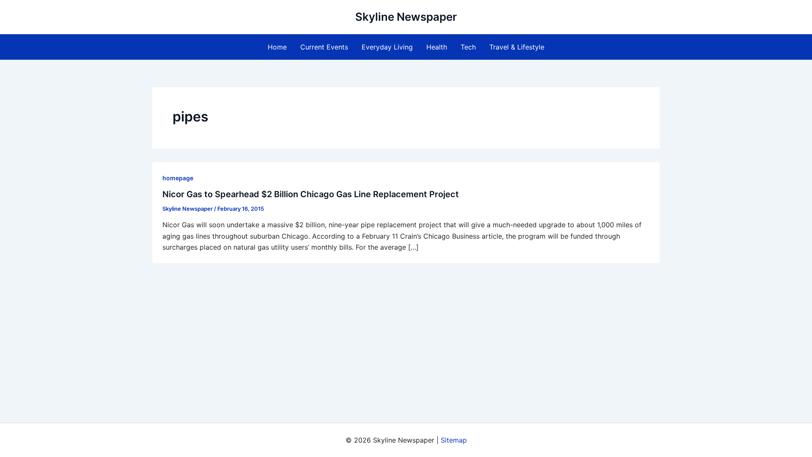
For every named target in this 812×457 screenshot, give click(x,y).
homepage (177, 178)
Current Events (324, 47)
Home (277, 47)
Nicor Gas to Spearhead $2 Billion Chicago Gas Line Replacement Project (310, 194)
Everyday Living (387, 47)
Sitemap (454, 440)
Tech (468, 47)
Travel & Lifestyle (516, 47)
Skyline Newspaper (406, 16)
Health (436, 47)
